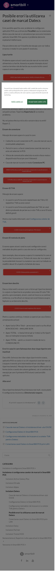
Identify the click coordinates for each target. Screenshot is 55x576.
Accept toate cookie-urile (37, 102)
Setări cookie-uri (17, 101)
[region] (27, 95)
